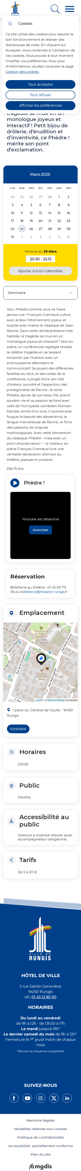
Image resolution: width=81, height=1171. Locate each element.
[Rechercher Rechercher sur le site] (55, 9)
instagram (40, 1098)
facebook (14, 1098)
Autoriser (40, 530)
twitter (53, 1098)
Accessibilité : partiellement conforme (40, 1146)
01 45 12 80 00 (44, 997)
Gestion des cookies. (22, 72)
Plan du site (41, 1154)
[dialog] (40, 65)
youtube (27, 1098)
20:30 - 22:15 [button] (42, 259)
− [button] (7, 635)
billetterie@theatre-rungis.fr (44, 592)
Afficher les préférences (40, 105)
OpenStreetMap (56, 700)
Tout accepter (40, 84)
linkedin (67, 1098)
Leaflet (39, 700)
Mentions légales (40, 1120)
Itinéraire (18, 729)
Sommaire (17, 293)
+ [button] (7, 628)
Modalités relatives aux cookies (40, 1129)
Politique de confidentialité (40, 1137)
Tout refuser (40, 95)
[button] (69, 9)
